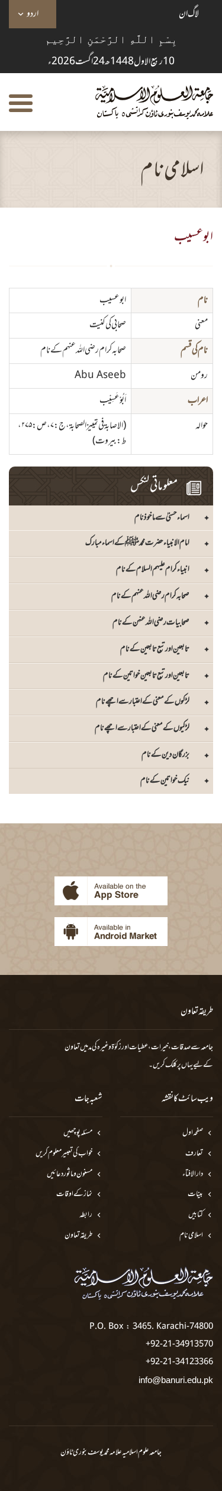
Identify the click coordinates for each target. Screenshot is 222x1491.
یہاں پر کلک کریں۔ (171, 1065)
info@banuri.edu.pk (176, 1380)
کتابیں (195, 1215)
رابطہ (85, 1215)
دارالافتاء (192, 1174)
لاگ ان (189, 14)
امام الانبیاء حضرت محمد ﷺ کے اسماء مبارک (137, 543)
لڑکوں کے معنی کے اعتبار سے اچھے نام (142, 702)
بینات (195, 1194)
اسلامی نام (191, 1236)
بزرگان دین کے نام (165, 755)
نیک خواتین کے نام (164, 781)
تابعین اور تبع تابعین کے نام (154, 649)
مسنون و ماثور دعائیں (69, 1174)
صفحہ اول (192, 1133)
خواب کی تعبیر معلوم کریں (64, 1154)
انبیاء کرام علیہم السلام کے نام (152, 569)
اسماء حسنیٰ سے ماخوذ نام (161, 518)
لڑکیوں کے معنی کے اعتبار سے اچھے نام (142, 728)
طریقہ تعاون (78, 1236)
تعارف (194, 1154)
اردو (32, 14)
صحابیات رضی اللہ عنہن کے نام (150, 622)
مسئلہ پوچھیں (77, 1133)
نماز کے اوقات (74, 1194)
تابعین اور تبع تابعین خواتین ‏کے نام (146, 676)
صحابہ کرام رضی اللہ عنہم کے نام (150, 596)
